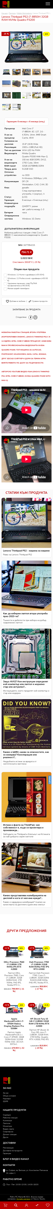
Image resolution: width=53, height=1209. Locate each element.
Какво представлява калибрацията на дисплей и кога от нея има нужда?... (24, 897)
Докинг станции (9, 1134)
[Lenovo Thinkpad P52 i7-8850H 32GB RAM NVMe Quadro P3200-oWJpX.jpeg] (47, 72)
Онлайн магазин (23, 1199)
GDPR (5, 1101)
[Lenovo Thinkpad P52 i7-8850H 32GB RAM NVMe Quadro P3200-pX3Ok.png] (6, 72)
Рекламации (8, 1147)
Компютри (7, 1120)
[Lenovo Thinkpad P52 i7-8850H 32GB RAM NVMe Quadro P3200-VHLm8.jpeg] (47, 95)
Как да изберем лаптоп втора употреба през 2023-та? (25, 615)
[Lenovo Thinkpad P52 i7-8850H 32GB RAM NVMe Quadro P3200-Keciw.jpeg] (37, 95)
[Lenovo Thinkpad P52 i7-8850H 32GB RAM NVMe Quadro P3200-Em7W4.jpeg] (26, 95)
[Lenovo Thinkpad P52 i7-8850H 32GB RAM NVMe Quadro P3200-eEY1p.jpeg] (26, 84)
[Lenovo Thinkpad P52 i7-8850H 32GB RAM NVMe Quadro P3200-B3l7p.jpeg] (37, 72)
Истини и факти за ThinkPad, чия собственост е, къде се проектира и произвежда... (23, 827)
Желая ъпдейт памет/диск (18, 288)
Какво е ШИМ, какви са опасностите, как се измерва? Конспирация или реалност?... (26, 754)
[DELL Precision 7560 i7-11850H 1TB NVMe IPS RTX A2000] (14, 952)
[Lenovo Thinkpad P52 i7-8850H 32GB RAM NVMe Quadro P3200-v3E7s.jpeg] (26, 72)
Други (5, 1137)
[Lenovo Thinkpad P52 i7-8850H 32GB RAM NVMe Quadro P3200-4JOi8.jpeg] (37, 84)
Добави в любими (15, 301)
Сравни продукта (37, 301)
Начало (4, 13)
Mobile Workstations (24, 13)
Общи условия (9, 1095)
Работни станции (10, 1117)
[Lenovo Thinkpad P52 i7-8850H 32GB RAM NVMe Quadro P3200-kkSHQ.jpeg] (16, 72)
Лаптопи (12, 13)
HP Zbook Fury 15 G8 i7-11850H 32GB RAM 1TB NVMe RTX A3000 (39, 1022)
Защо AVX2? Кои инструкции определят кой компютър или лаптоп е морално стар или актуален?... (25, 684)
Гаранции (7, 1153)
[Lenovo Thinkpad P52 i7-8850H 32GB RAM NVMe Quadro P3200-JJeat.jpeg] (16, 107)
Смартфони (8, 1131)
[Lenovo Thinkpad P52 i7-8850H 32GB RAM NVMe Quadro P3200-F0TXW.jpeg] (6, 95)
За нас (6, 1093)
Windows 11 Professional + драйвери (28, 279)
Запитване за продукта (26, 309)
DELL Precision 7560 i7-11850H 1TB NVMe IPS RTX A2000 (14, 966)
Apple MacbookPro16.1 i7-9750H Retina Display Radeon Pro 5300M (14, 1023)
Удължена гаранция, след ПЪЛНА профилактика (22, 284)
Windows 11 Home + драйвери (26, 275)
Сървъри (7, 1115)
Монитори (7, 1126)
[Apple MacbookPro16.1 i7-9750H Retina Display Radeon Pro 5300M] (14, 1009)
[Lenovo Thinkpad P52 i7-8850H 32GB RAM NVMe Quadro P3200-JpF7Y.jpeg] (6, 107)
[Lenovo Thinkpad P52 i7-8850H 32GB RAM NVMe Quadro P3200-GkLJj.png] (16, 95)
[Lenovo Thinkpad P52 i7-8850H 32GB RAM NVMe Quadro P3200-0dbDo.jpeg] (6, 84)
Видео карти (8, 1129)
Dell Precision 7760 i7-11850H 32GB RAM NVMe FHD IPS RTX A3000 (39, 966)
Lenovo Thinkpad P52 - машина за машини (26, 550)
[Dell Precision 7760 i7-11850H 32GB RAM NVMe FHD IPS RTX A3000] (39, 952)
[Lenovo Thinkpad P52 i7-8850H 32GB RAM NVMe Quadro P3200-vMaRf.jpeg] (47, 84)
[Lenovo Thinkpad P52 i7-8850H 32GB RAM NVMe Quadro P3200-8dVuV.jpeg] (16, 84)
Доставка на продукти (12, 1150)
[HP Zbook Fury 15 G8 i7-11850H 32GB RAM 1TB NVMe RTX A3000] (39, 1009)
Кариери (7, 1098)
